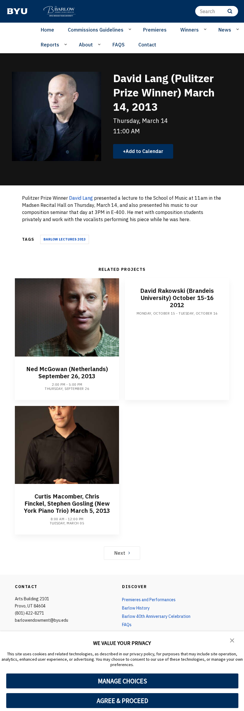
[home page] (17, 11)
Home (47, 30)
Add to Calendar (144, 151)
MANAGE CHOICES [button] (122, 681)
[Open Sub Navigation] (131, 29)
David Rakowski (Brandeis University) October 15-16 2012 (177, 298)
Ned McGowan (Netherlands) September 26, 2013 (67, 372)
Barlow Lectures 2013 (64, 239)
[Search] (230, 11)
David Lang (81, 198)
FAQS (118, 45)
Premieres (155, 30)
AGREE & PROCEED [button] (122, 700)
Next (119, 553)
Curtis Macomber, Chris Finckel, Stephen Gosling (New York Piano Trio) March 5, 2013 (67, 503)
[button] (232, 640)
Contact (147, 45)
